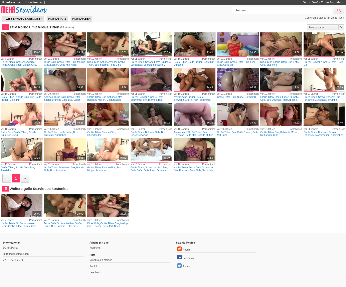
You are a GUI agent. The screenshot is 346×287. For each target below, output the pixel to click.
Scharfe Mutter (205, 135)
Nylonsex (321, 99)
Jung (15, 135)
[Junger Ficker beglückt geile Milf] (237, 114)
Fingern (333, 132)
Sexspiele (207, 170)
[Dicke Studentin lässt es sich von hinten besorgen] (281, 44)
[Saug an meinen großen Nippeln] (108, 149)
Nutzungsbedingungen (16, 253)
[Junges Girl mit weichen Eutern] (21, 114)
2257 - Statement (13, 260)
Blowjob (152, 99)
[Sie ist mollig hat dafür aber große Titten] (64, 44)
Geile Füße (137, 170)
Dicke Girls (50, 62)
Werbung (95, 247)
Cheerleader (94, 135)
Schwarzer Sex (139, 99)
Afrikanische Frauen (185, 97)
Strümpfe (333, 99)
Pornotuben (81, 18)
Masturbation (114, 99)
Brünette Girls (59, 99)
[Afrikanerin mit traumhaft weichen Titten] (194, 79)
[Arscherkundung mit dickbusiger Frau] (64, 79)
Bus (74, 62)
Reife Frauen (195, 62)
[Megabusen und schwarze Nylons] (324, 79)
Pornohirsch (35, 58)
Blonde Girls (29, 64)
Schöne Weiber (108, 62)
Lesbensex (137, 64)
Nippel (240, 97)
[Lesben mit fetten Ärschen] (194, 149)
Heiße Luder (281, 97)
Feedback (95, 272)
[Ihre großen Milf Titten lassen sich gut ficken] (324, 44)
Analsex (48, 97)
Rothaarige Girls (269, 135)
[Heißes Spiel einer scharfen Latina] (324, 114)
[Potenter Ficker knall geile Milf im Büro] (194, 44)
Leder (76, 99)
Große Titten (15, 64)
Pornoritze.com (33, 2)
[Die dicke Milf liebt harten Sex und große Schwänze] (237, 44)
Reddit (186, 249)
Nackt (74, 64)
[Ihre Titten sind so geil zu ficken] (151, 114)
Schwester (158, 64)
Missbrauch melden (101, 259)
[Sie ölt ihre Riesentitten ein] (237, 79)
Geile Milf (64, 64)
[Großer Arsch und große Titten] (21, 44)
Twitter (186, 266)
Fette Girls (115, 64)
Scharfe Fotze (152, 62)
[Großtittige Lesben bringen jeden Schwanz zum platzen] (151, 44)
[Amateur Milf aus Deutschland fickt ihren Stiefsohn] (194, 114)
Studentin (272, 64)
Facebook (188, 258)
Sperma (104, 64)
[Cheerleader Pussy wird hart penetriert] (108, 114)
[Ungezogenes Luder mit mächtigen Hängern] (64, 114)
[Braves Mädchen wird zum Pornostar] (281, 114)
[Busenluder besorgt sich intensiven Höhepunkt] (281, 79)
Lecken (54, 64)
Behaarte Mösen (96, 99)
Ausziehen (60, 135)
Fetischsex (309, 99)
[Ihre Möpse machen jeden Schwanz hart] (21, 149)
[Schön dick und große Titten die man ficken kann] (108, 44)
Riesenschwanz (139, 135)
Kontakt (94, 266)
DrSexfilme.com (11, 2)
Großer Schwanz (313, 62)
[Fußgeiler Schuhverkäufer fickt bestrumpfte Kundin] (151, 149)
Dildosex (166, 62)
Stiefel (47, 99)
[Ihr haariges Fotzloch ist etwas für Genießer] (108, 79)
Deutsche (179, 135)
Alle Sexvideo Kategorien (23, 18)
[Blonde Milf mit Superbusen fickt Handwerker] (21, 79)
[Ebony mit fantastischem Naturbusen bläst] (151, 79)
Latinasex (309, 135)
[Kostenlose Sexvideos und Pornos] (24, 9)
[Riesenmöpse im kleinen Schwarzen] (64, 149)
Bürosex (178, 64)
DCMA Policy (10, 247)
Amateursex (180, 132)
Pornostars (57, 18)
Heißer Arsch (8, 62)
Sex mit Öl (250, 97)
